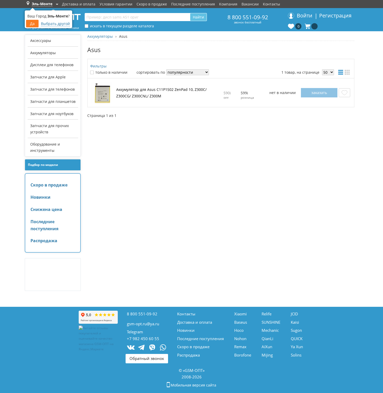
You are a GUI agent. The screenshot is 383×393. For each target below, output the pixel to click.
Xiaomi (240, 313)
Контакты (271, 4)
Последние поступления (193, 4)
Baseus (240, 322)
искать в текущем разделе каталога (122, 25)
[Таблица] (341, 72)
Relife (266, 313)
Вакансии (250, 4)
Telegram (135, 331)
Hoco (239, 330)
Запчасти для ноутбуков (51, 113)
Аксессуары (40, 40)
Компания (228, 4)
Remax (240, 346)
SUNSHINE (271, 322)
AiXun (267, 346)
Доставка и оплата (78, 4)
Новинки (40, 197)
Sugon (296, 330)
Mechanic (270, 330)
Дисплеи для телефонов (51, 64)
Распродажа (43, 241)
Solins (296, 355)
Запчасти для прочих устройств (49, 128)
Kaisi (295, 322)
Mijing (267, 355)
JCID (294, 313)
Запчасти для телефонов (52, 89)
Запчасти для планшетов (53, 101)
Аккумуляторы (43, 52)
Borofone (242, 355)
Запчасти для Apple (48, 76)
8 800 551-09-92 (247, 17)
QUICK (296, 338)
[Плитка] (348, 72)
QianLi (267, 338)
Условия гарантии (116, 4)
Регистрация (335, 15)
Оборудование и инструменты (45, 147)
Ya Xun (297, 346)
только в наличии (111, 72)
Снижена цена (46, 209)
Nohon (240, 338)
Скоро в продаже (152, 4)
